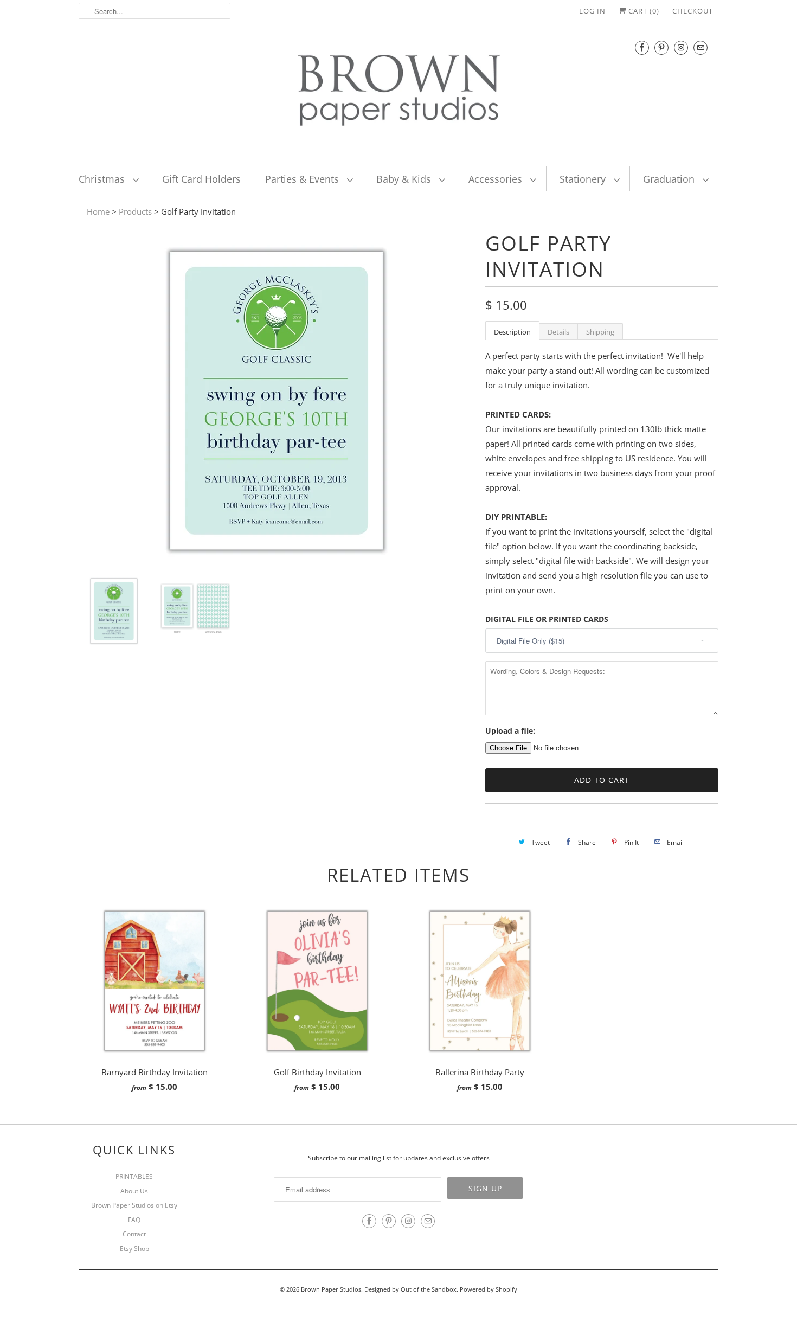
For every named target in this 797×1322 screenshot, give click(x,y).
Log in (592, 11)
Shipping (600, 332)
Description (512, 332)
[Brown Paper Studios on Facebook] (642, 47)
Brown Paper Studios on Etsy (134, 1205)
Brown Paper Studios (331, 1289)
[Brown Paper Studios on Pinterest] (661, 47)
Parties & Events (303, 178)
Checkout (692, 11)
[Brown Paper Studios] (398, 93)
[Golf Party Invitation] (276, 560)
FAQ (134, 1219)
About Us (134, 1191)
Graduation (670, 178)
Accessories (496, 178)
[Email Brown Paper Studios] (700, 47)
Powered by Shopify (488, 1289)
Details (558, 332)
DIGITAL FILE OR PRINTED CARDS (546, 619)
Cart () (642, 11)
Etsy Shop (134, 1248)
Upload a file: (510, 731)
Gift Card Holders (201, 178)
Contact (134, 1233)
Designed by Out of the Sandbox (410, 1289)
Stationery (584, 178)
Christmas (103, 178)
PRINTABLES (134, 1176)
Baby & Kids (405, 178)
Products (135, 211)
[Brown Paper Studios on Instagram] (681, 47)
